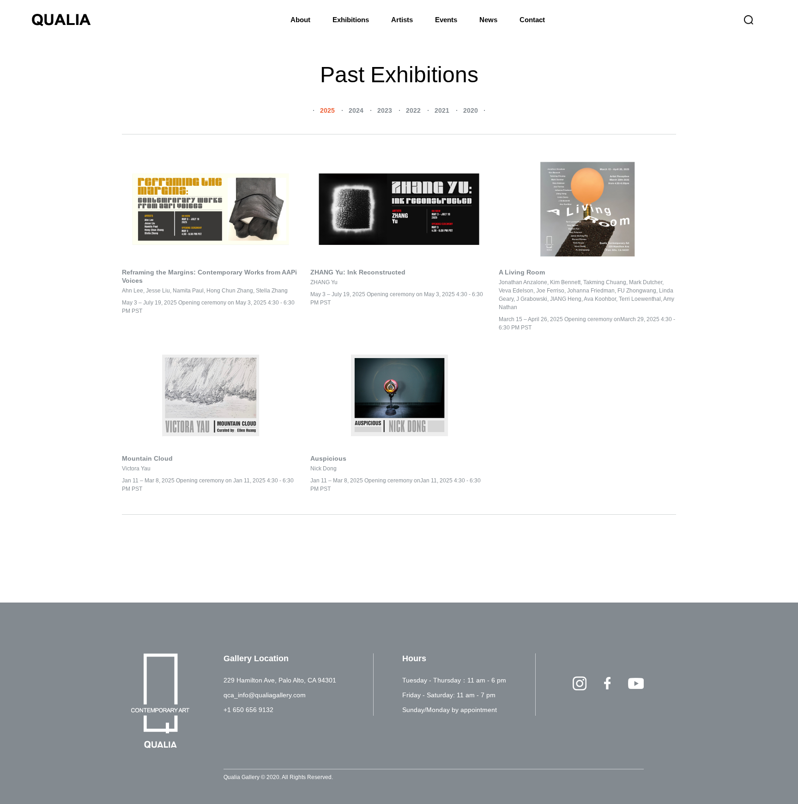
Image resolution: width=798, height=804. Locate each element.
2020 (470, 110)
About (300, 20)
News (488, 20)
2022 (413, 110)
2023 (384, 110)
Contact (532, 20)
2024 (356, 110)
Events (446, 20)
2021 (442, 110)
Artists (402, 20)
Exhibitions (350, 20)
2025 (327, 110)
